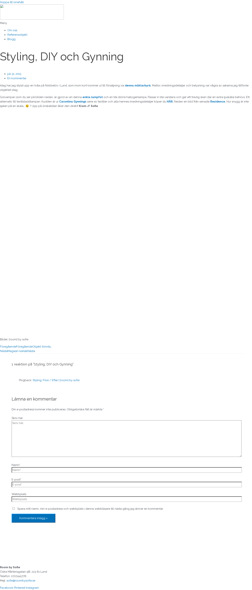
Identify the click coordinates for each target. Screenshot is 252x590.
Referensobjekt (17, 34)
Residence (217, 101)
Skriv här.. (18, 418)
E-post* (16, 479)
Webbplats (19, 494)
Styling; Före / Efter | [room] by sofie (56, 380)
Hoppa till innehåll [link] (12, 2)
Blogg (11, 39)
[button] (126, 23)
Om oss (12, 30)
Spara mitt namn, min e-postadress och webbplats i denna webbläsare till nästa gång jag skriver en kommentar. (90, 508)
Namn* (16, 465)
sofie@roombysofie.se (20, 580)
